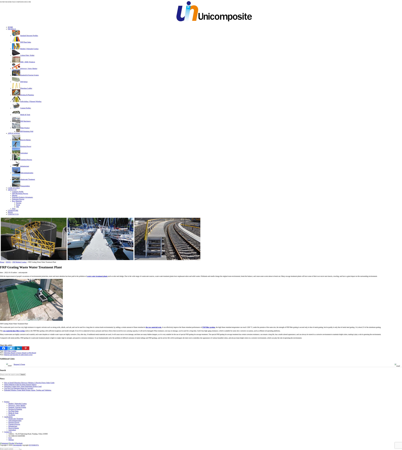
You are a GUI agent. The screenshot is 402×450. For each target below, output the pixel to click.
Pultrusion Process (18, 199)
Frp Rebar (11, 415)
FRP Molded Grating (19, 262)
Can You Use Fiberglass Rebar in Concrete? (18, 388)
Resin (18, 205)
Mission (14, 195)
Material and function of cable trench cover (18, 355)
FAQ (13, 208)
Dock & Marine (13, 428)
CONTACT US (13, 214)
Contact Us (8, 432)
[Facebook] (3, 348)
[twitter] (11, 443)
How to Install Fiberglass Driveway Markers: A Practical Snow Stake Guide (29, 383)
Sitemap (11, 440)
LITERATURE (13, 210)
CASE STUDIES (14, 188)
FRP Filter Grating (10, 351)
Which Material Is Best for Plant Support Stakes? (20, 384)
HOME (10, 27)
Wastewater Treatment (15, 419)
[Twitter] (11, 348)
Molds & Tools (13, 413)
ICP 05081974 (34, 445)
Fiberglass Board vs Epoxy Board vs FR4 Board (20, 353)
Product (6, 402)
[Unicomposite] (214, 23)
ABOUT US (12, 190)
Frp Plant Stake (13, 411)
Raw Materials (17, 201)
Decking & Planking (15, 409)
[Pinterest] (25, 348)
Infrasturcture (12, 426)
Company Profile (17, 192)
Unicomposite (17, 445)
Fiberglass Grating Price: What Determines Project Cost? (23, 386)
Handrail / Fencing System (17, 407)
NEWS (10, 212)
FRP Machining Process (20, 193)
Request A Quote (19, 364)
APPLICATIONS (14, 133)
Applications (8, 417)
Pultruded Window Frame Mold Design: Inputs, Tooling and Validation (27, 390)
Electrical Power (13, 422)
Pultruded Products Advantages (22, 197)
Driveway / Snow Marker (16, 405)
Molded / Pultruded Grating (17, 404)
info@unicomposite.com (164, 3)
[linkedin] (4, 443)
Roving (18, 203)
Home (2, 262)
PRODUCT (12, 29)
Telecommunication (14, 420)
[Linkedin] (18, 348)
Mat (17, 207)
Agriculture (12, 430)
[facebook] (19, 443)
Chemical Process (14, 424)
